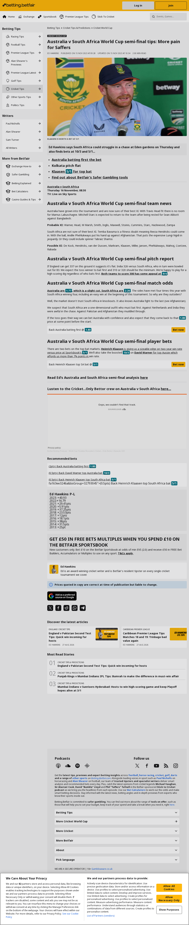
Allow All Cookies (169, 887)
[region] (94, 899)
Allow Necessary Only (169, 898)
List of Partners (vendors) (100, 915)
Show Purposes (169, 909)
